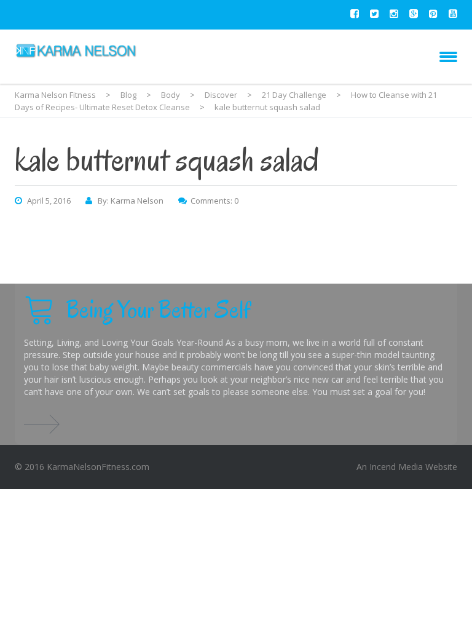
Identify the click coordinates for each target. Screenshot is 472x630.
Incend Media (396, 466)
